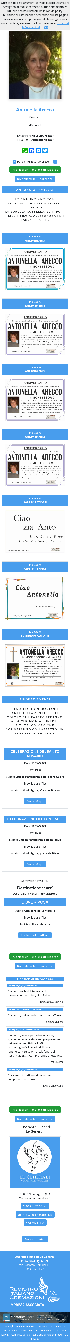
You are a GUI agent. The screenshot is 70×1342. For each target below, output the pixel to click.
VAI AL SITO (35, 1222)
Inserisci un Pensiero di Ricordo (35, 169)
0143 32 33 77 (36, 1206)
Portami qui (35, 801)
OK (46, 27)
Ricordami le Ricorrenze (35, 178)
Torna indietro (35, 1239)
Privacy (35, 1338)
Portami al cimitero (35, 935)
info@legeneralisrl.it (37, 1214)
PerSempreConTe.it (57, 1334)
